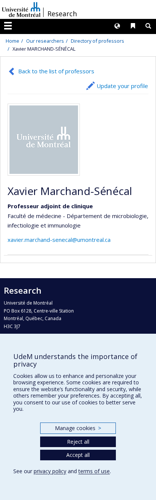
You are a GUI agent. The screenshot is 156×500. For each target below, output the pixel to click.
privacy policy (50, 471)
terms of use (94, 471)
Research (62, 13)
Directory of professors (97, 40)
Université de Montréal (21, 9)
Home (12, 40)
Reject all (78, 441)
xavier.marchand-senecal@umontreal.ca (59, 239)
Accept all (78, 454)
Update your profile (122, 86)
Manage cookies (78, 428)
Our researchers (45, 40)
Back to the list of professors (56, 71)
